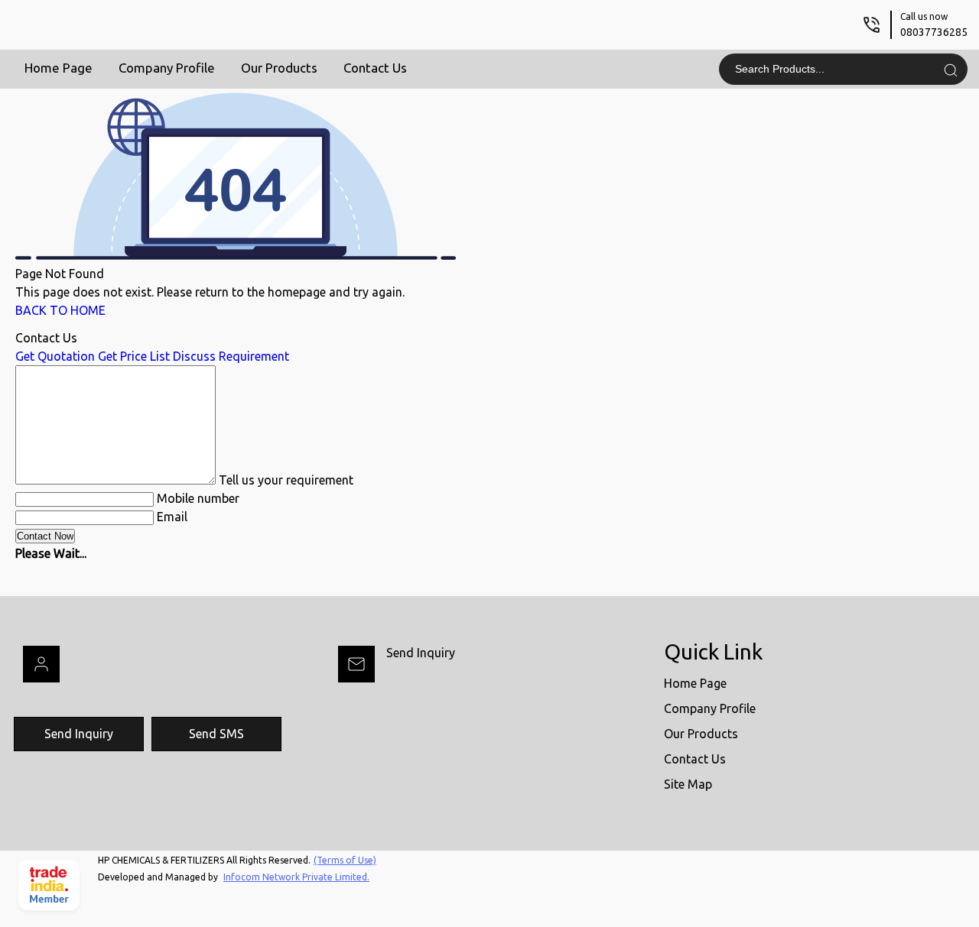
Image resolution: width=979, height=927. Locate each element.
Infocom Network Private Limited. (296, 877)
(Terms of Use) (345, 860)
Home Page (58, 67)
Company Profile (167, 67)
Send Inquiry (420, 653)
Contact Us (375, 67)
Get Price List (134, 356)
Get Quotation (55, 356)
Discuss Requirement (231, 356)
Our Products (279, 67)
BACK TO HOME (60, 310)
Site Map (688, 784)
